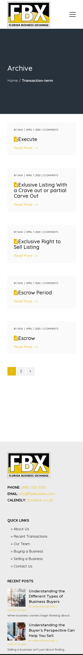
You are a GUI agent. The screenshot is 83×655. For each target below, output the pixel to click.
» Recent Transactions (29, 536)
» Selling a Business (27, 558)
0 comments (50, 129)
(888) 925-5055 (33, 487)
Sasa (20, 129)
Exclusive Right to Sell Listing (37, 244)
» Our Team (20, 543)
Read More (23, 147)
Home (12, 80)
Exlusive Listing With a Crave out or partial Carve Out (40, 190)
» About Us (20, 529)
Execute (27, 139)
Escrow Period (35, 292)
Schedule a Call (40, 500)
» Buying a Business (27, 551)
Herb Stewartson (43, 606)
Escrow (26, 338)
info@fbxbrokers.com (37, 493)
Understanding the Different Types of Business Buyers (47, 596)
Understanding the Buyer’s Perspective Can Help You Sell (52, 630)
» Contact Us (21, 566)
